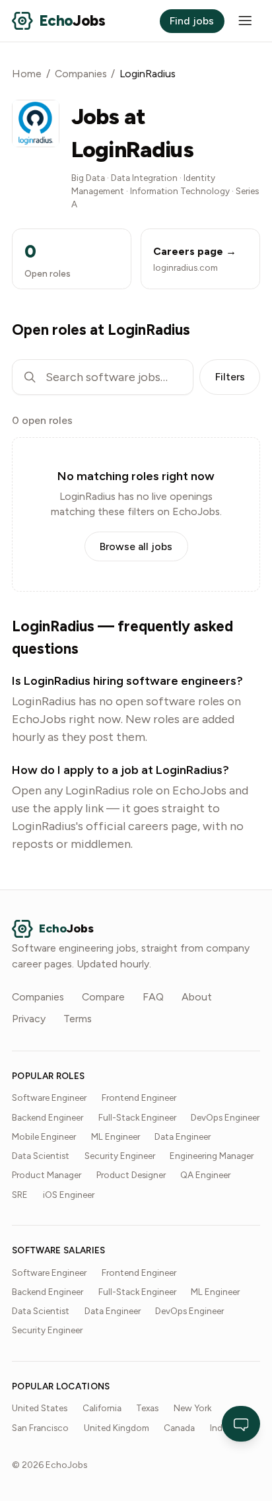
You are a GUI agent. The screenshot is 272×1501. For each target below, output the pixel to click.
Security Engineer (120, 1155)
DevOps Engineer (225, 1117)
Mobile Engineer (44, 1136)
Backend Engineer (47, 1117)
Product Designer (131, 1174)
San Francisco (40, 1427)
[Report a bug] (241, 1424)
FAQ (153, 997)
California (102, 1408)
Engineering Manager (212, 1155)
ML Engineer (115, 1136)
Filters (230, 376)
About (197, 997)
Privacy (29, 1018)
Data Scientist (40, 1155)
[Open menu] (245, 21)
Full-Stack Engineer (137, 1117)
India (219, 1427)
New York (192, 1408)
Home (27, 73)
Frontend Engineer (139, 1097)
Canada (179, 1427)
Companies (81, 73)
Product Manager (46, 1174)
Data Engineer (182, 1136)
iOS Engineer (68, 1194)
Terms (77, 1018)
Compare (103, 997)
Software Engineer (49, 1097)
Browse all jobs (136, 546)
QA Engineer (205, 1174)
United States (39, 1408)
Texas (147, 1408)
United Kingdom (116, 1427)
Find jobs (192, 21)
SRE (20, 1194)
